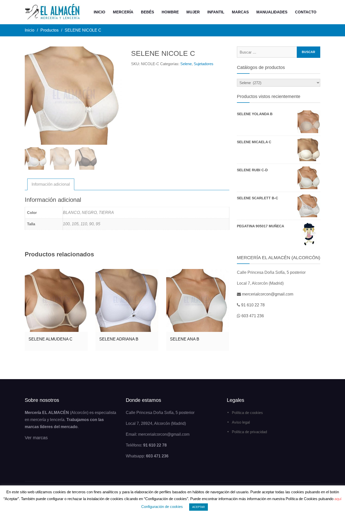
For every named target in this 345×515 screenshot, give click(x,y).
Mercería (123, 12)
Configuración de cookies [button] (162, 506)
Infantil (215, 12)
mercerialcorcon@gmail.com (267, 294)
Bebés (147, 12)
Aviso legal (241, 422)
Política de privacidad (249, 432)
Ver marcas (36, 437)
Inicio (99, 12)
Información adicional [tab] (51, 184)
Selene (186, 64)
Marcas (240, 12)
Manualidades (271, 12)
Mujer (193, 12)
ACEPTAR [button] (198, 506)
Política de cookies (247, 412)
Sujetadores (203, 64)
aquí (337, 499)
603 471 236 (252, 316)
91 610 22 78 (253, 305)
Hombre (170, 12)
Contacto (305, 12)
